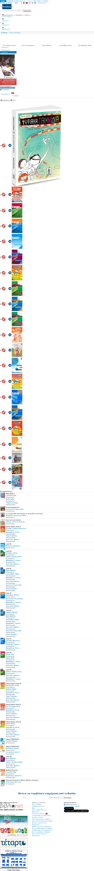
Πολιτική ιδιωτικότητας (39, 834)
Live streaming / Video (84, 45)
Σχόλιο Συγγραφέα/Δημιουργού (42, 821)
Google (66, 806)
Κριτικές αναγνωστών (39, 823)
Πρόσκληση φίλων (71, 804)
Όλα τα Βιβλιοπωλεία (39, 810)
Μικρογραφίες (5, 100)
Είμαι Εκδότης (46, 45)
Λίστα (13, 100)
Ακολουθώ (9, 77)
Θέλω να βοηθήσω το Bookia (41, 832)
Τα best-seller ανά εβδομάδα (41, 815)
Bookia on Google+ (74, 806)
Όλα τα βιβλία (37, 804)
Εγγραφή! (67, 797)
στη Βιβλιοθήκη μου (16, 1)
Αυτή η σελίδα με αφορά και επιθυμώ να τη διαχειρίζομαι (8, 82)
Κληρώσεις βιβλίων (38, 813)
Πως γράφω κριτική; (9, 45)
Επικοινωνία (42, 3)
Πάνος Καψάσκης (14, 32)
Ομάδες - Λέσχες (37, 817)
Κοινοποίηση (5, 89)
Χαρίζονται (35, 825)
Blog (33, 808)
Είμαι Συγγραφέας (28, 45)
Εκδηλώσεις (36, 812)
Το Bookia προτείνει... (39, 806)
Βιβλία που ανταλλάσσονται (41, 826)
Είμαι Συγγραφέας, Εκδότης (41, 819)
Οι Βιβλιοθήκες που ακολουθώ (41, 830)
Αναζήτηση (27, 11)
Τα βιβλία (4, 52)
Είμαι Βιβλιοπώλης (66, 45)
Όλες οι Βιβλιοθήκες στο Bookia (38, 1)
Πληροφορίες (5, 50)
